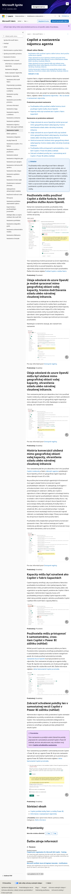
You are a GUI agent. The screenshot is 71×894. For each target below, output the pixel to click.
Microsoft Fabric (38, 34)
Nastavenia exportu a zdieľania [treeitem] (13, 113)
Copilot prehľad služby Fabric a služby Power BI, (47, 811)
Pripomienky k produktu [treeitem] (14, 85)
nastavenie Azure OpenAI (36, 659)
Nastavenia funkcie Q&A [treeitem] (14, 180)
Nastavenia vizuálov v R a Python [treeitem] (14, 145)
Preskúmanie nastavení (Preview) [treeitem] (14, 184)
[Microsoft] (3, 16)
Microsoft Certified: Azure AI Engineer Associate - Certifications (47, 863)
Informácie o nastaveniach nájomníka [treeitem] (13, 65)
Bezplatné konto (43, 21)
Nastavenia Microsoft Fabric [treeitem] (13, 81)
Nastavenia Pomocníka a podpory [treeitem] (14, 90)
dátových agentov (52, 471)
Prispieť (44, 887)
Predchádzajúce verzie (26, 887)
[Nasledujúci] (55, 16)
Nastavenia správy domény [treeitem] (12, 95)
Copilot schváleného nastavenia (45, 745)
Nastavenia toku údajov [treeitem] (14, 171)
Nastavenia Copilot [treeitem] (13, 130)
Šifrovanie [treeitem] (10, 198)
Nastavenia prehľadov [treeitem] (13, 220)
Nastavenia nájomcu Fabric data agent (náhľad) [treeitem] (15, 126)
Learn (29, 34)
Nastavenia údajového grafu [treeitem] (13, 225)
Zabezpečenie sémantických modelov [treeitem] (14, 190)
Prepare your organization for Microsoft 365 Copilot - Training (46, 852)
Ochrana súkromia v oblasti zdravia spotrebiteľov (16, 890)
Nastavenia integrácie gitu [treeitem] (15, 158)
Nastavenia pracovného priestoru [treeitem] (14, 101)
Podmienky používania (42, 890)
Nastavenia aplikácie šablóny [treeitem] (13, 175)
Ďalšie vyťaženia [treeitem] (12, 134)
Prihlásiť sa (65, 16)
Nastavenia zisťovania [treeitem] (13, 118)
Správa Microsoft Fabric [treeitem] (11, 40)
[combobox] (12, 36)
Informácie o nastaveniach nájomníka (43, 814)
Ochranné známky (57, 890)
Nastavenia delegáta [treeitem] (11, 69)
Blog (36, 887)
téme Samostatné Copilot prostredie (46, 669)
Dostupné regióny (50, 364)
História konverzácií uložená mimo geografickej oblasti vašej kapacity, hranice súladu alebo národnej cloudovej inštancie (49, 143)
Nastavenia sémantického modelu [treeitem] (15, 231)
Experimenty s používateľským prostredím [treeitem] (11, 209)
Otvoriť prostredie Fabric (60, 21)
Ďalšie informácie (40, 820)
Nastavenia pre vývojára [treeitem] (14, 162)
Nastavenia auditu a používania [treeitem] (13, 150)
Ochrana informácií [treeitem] (13, 105)
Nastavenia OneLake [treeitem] (13, 238)
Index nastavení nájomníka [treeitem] (13, 73)
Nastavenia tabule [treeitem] (12, 155)
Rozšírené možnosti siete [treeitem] (14, 194)
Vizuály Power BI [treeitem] (12, 140)
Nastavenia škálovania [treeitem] (13, 235)
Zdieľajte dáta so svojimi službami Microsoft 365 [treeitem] (14, 216)
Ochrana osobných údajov (57, 887)
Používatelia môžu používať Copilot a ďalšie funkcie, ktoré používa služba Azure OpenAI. (48, 54)
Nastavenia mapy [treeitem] (12, 109)
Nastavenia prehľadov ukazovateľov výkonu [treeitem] (13, 202)
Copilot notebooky (33, 471)
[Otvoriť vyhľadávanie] (59, 16)
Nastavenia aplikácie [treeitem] (13, 121)
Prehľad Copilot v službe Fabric (56, 271)
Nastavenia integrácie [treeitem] (13, 137)
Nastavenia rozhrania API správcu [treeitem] (14, 166)
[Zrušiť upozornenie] (67, 3)
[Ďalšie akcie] (68, 34)
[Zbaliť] (23, 32)
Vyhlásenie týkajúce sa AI (9, 887)
